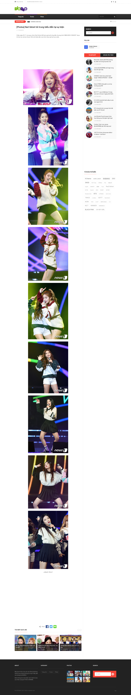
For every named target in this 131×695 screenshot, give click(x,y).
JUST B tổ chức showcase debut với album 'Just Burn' (103, 133)
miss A (110, 182)
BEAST (102, 190)
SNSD (87, 182)
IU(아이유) (108, 194)
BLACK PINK (89, 209)
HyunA (91, 190)
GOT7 (100, 198)
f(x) (105, 182)
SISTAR (108, 190)
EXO (113, 179)
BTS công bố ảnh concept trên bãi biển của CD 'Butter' (103, 109)
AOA (97, 190)
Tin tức (32, 16)
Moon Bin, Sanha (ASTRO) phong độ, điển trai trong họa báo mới (103, 60)
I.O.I (110, 202)
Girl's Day (94, 182)
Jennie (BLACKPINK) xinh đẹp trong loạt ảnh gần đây (104, 68)
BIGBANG (106, 179)
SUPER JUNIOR (97, 178)
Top (115, 690)
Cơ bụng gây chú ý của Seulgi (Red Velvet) (70, 646)
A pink (86, 186)
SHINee (100, 182)
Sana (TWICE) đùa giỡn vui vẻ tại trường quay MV (103, 85)
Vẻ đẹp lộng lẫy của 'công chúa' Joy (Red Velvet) (25, 646)
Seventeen (107, 198)
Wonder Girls (88, 194)
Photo (42, 16)
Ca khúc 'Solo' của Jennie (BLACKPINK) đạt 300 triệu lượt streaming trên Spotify (102, 126)
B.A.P (97, 202)
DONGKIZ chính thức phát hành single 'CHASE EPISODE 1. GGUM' (47, 21)
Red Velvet (110, 186)
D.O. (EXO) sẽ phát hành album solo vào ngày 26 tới (104, 101)
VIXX (92, 202)
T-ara (102, 186)
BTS (95, 194)
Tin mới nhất (92, 55)
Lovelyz (94, 198)
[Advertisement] (83, 9)
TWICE (87, 198)
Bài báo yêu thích (108, 55)
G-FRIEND (101, 194)
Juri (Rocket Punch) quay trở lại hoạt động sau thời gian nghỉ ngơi (103, 117)
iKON (87, 202)
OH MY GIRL (100, 209)
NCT (86, 206)
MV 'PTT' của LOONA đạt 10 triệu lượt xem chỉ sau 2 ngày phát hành (103, 93)
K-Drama (88, 179)
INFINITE (92, 186)
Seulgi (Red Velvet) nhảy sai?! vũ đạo (47, 646)
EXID (98, 186)
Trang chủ (21, 16)
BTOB (86, 190)
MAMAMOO (102, 205)
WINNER (94, 206)
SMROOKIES (104, 202)
